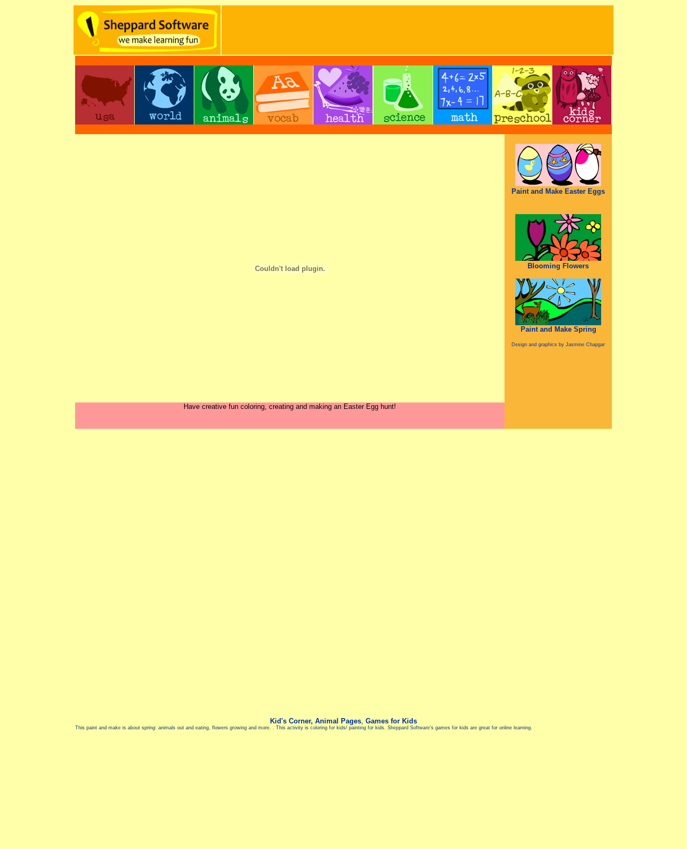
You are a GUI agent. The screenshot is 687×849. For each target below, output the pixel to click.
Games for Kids (391, 721)
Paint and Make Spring (558, 329)
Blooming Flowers (558, 266)
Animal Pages (338, 721)
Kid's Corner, (291, 721)
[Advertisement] (417, 30)
